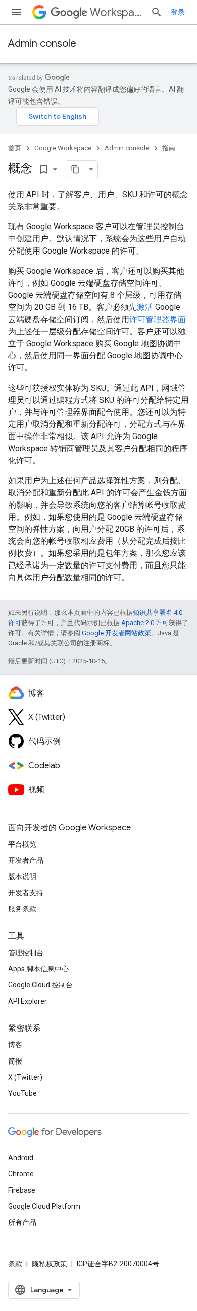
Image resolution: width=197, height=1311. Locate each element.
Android (20, 1158)
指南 (168, 148)
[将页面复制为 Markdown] (75, 169)
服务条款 (22, 909)
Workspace (116, 12)
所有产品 (22, 1222)
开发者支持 (25, 893)
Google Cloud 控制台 (40, 985)
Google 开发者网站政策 (116, 633)
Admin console (42, 43)
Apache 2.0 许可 (145, 623)
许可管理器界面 (157, 319)
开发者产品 (25, 860)
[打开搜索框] (157, 12)
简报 (15, 1061)
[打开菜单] (16, 12)
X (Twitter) (25, 1077)
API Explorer (27, 1001)
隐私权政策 (49, 1264)
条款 (15, 1264)
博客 (15, 1045)
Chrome (21, 1174)
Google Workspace (62, 148)
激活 (145, 307)
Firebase (21, 1190)
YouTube (22, 1093)
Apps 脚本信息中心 (38, 969)
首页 (14, 148)
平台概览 (22, 844)
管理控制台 (25, 953)
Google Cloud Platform (44, 1206)
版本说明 (22, 876)
